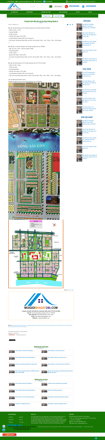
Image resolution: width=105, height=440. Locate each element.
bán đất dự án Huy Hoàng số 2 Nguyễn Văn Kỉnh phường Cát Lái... (89, 43)
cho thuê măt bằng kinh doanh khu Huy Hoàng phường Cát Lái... (89, 74)
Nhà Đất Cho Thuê (45, 12)
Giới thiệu (11, 417)
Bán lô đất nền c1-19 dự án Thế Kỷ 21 (56, 350)
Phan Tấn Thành (70, 290)
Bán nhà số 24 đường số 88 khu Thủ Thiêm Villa (26, 364)
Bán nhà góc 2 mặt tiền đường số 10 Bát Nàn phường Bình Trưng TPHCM (27, 371)
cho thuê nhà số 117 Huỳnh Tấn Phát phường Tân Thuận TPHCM (89, 108)
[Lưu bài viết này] (73, 24)
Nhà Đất (21, 417)
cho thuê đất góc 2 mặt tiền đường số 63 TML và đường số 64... (89, 82)
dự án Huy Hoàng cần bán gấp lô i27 (89, 51)
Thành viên (11, 419)
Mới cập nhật (86, 117)
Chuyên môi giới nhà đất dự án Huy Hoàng (57, 383)
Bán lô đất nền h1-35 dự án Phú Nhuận (24, 350)
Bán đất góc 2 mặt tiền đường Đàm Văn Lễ (57, 403)
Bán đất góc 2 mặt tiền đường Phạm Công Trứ (58, 397)
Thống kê (11, 422)
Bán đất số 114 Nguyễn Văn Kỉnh (23, 403)
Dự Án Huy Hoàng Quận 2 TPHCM (54, 426)
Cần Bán (86, 21)
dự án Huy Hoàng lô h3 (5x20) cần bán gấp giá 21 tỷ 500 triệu (89, 34)
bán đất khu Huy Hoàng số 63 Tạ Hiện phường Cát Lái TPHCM (90, 60)
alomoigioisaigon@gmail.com (25, 1)
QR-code (20, 425)
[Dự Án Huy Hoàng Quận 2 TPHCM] (14, 6)
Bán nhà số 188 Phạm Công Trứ (55, 390)
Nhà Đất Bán (29, 12)
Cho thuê (87, 69)
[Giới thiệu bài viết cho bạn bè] (68, 24)
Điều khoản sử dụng (89, 426)
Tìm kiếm (21, 422)
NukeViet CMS (70, 426)
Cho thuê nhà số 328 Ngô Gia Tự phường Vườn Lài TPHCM (89, 91)
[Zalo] (3, 426)
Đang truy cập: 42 (12, 425)
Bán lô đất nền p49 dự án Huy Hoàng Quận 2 (25, 390)
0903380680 (11, 1)
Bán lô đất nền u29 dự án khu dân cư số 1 (57, 357)
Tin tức (78, 12)
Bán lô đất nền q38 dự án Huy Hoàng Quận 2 (25, 357)
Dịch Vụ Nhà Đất (63, 12)
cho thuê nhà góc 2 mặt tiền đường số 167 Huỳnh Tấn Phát (89, 100)
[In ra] (70, 24)
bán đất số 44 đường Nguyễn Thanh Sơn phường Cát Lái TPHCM (89, 26)
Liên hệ (90, 12)
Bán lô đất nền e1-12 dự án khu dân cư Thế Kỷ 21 (59, 364)
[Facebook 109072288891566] (3, 430)
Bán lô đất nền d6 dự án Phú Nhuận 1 (24, 383)
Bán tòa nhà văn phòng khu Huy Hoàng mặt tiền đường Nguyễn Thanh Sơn (60, 371)
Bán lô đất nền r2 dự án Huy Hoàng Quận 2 (25, 397)
